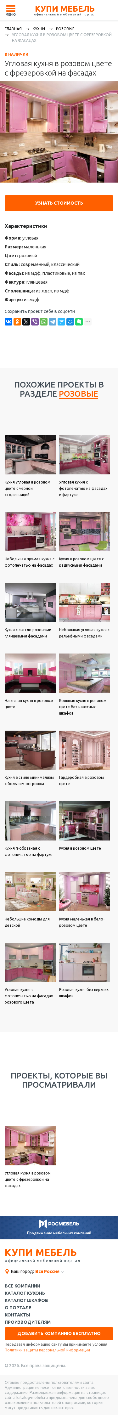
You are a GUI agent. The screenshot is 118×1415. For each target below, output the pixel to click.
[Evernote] (79, 321)
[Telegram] (52, 321)
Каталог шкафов (26, 1300)
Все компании (22, 1286)
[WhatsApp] (44, 321)
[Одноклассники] (17, 321)
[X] (26, 321)
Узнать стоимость (59, 203)
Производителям (28, 1322)
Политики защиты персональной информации (47, 1350)
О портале (18, 1307)
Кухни (39, 29)
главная (13, 29)
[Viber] (35, 321)
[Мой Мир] (70, 321)
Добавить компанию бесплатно (59, 1333)
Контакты (17, 1315)
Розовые (65, 29)
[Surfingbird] (61, 321)
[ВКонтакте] (8, 321)
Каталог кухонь (25, 1293)
